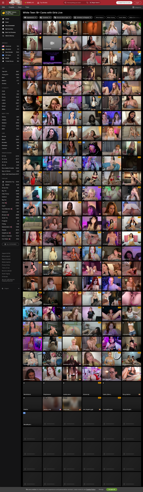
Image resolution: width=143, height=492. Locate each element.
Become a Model (6, 271)
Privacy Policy (6, 265)
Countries (45, 17)
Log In (137, 2)
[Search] (87, 2)
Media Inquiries (6, 262)
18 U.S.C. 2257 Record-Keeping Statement (8, 280)
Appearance (30, 17)
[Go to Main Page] (14, 2)
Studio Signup (6, 273)
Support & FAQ (6, 253)
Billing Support (6, 256)
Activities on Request (83, 17)
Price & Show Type (62, 17)
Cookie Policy (90, 489)
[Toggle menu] (3, 2)
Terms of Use (6, 268)
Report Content (6, 259)
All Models (5, 276)
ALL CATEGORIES (11, 244)
